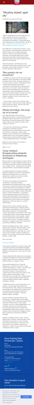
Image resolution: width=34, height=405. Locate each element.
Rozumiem (26, 396)
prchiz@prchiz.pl (8, 362)
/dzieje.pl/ (8, 147)
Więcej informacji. (7, 402)
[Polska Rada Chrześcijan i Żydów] (17, 3)
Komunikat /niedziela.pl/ (8, 242)
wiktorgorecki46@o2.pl (13, 360)
